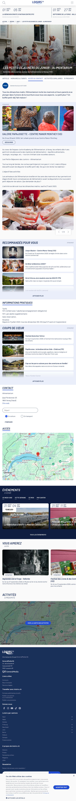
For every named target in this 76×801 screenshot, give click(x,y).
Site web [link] (5, 403)
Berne (4, 732)
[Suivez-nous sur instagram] (8, 708)
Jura (3, 730)
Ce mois (31, 498)
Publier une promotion (9, 700)
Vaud (18, 21)
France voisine (6, 740)
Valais (4, 719)
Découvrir (9, 142)
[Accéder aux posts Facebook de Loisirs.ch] (4, 708)
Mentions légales (7, 685)
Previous (58, 232)
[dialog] (38, 787)
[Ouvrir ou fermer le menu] (72, 2)
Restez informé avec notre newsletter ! (13, 768)
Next (68, 232)
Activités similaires (53, 78)
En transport (28, 416)
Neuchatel (5, 727)
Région (12, 21)
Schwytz (4, 737)
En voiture (11, 416)
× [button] (74, 776)
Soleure (4, 735)
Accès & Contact (35, 78)
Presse (4, 752)
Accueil (4, 21)
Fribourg (5, 724)
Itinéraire (9, 422)
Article (5, 78)
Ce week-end (7, 498)
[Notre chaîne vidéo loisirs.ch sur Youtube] (12, 708)
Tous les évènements (38, 535)
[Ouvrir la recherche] (4, 2)
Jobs (3, 760)
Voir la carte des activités (38, 623)
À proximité (69, 78)
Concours (5, 680)
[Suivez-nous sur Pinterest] (20, 708)
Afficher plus (38, 296)
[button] (28, 798)
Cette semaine (20, 498)
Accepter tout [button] (61, 787)
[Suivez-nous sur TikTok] (16, 708)
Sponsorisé (5, 104)
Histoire (4, 750)
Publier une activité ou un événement (8, 696)
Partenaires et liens (8, 755)
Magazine (5, 757)
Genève (4, 722)
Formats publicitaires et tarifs (11, 693)
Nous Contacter (7, 682)
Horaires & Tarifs (19, 78)
